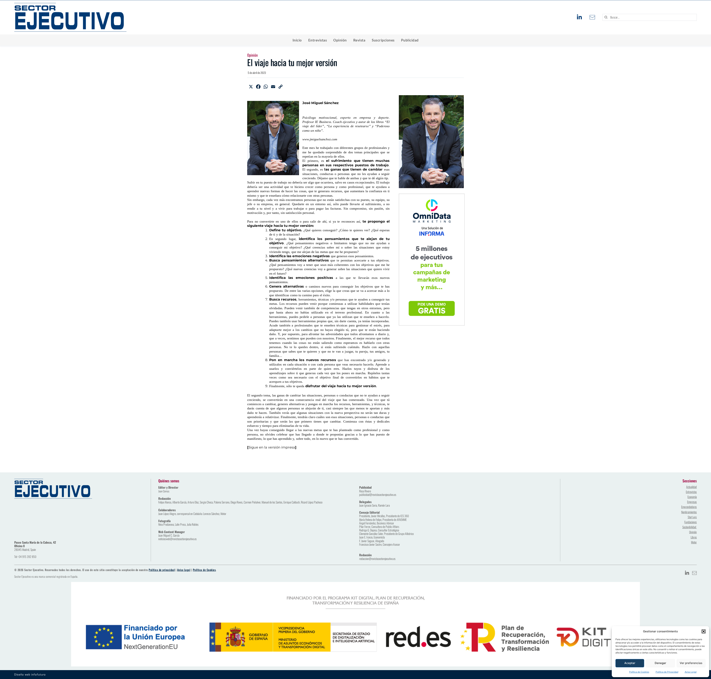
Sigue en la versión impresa (271, 447)
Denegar (660, 663)
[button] (703, 631)
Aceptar (629, 663)
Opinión (252, 55)
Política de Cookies (639, 671)
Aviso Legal (691, 671)
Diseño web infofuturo (30, 674)
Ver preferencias (691, 663)
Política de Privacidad (667, 671)
